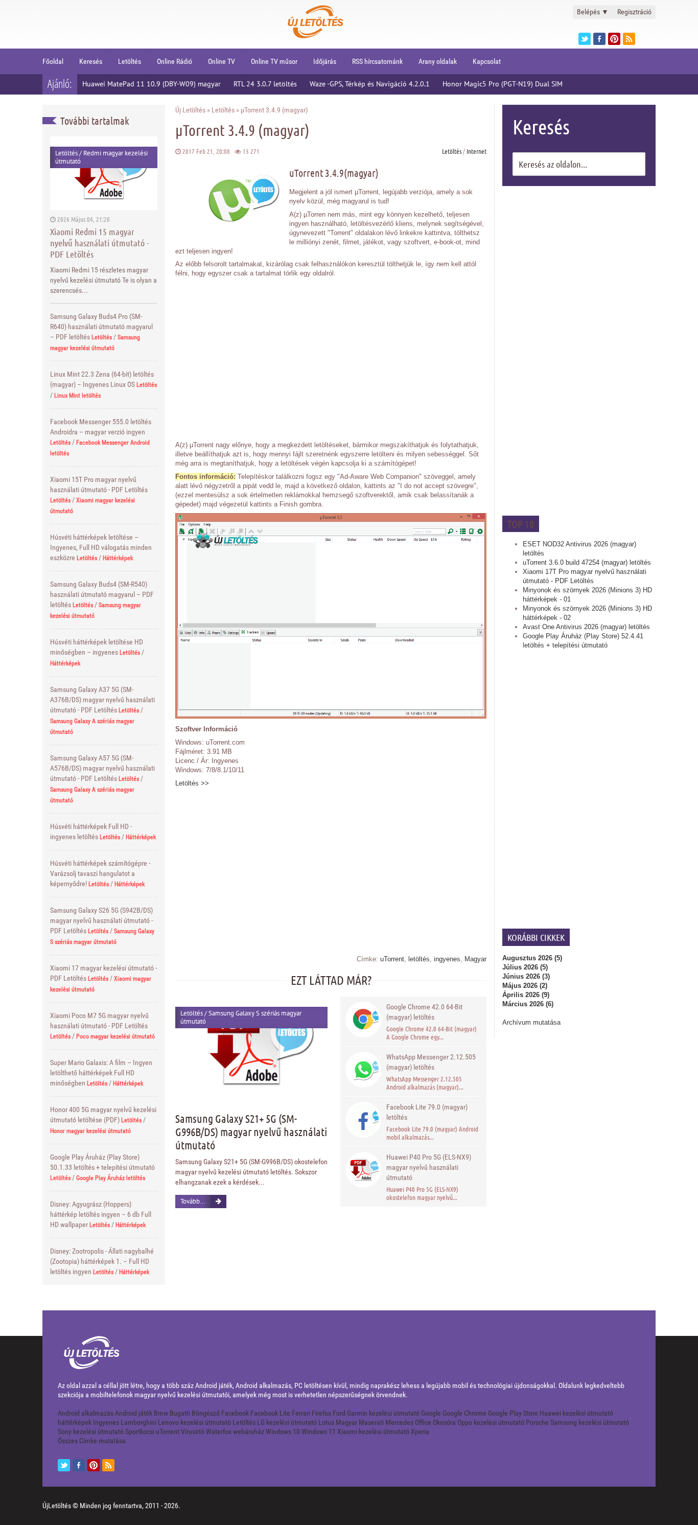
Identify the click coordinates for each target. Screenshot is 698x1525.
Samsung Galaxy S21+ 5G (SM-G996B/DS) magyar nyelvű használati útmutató (251, 1131)
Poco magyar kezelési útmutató (115, 1036)
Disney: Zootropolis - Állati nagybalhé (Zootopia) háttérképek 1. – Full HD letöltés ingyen (102, 1261)
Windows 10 (283, 1431)
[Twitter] (584, 39)
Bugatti (180, 1413)
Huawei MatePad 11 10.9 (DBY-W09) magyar (151, 83)
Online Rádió (174, 61)
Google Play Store (513, 1413)
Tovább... (192, 1201)
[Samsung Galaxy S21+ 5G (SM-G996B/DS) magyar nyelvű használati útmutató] (251, 1047)
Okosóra (444, 1422)
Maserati (371, 1422)
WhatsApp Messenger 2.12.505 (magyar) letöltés (431, 1062)
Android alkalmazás (85, 1413)
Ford (339, 1413)
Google (431, 1413)
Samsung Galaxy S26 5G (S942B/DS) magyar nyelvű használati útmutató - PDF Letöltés (101, 920)
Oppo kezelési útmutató (490, 1422)
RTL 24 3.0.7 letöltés (265, 83)
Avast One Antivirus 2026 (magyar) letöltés (586, 627)
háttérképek (74, 1422)
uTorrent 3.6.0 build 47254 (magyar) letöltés (587, 562)
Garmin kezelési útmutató (383, 1413)
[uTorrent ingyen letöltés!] (330, 716)
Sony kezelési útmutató (91, 1431)
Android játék (133, 1413)
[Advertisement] (579, 349)
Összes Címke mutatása (92, 1441)
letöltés (419, 959)
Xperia (420, 1431)
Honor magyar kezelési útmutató (90, 1131)
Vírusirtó (192, 1431)
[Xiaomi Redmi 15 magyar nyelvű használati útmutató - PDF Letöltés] (103, 173)
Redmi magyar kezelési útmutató (101, 157)
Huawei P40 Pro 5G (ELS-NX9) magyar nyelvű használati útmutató (428, 1167)
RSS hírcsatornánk (377, 61)
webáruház (248, 1431)
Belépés (593, 12)
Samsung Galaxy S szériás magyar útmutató (240, 1017)
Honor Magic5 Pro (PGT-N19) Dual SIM (503, 83)
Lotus (326, 1422)
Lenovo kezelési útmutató (194, 1422)
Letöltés (129, 61)
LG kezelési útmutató (287, 1422)
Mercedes (399, 1422)
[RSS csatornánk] (629, 39)
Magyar (475, 959)
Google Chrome (464, 1413)
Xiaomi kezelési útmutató (373, 1431)
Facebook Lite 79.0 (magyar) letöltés (427, 1112)
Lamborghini (138, 1422)
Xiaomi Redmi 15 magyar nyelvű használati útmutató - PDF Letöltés (99, 243)
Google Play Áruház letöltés (110, 1178)
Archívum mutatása (531, 1022)
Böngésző (206, 1413)
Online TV (221, 61)
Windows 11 (318, 1431)
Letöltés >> (192, 783)
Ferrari (301, 1413)
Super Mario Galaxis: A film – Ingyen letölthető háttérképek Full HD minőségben (101, 1072)
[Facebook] (599, 39)
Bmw (161, 1413)
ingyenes (447, 959)
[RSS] (108, 1465)
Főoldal (52, 61)
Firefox (321, 1413)
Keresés (90, 61)
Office (423, 1422)
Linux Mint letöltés (77, 395)
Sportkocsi (139, 1431)
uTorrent (392, 959)
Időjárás (324, 61)
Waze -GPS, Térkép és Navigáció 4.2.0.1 (370, 83)
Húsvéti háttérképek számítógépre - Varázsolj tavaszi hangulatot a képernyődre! (100, 873)
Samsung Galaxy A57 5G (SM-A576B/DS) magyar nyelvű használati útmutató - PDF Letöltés (102, 768)
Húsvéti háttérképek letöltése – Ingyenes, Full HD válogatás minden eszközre (101, 547)
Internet (476, 151)
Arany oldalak (437, 61)
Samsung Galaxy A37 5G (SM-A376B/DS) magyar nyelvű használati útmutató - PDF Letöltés (102, 699)
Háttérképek (118, 558)
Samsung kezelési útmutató (589, 1422)
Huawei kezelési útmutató (576, 1413)
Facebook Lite (270, 1413)
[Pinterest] (614, 39)
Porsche (537, 1422)
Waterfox (218, 1431)
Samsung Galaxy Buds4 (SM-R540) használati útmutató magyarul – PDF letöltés (102, 594)
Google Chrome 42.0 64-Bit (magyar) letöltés (424, 1012)
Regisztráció (634, 12)
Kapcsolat (487, 61)
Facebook (235, 1413)
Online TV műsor (274, 61)
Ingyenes (106, 1422)
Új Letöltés (190, 110)
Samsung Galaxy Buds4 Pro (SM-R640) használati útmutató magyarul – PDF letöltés (101, 326)
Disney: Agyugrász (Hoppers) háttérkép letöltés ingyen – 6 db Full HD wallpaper (100, 1214)
